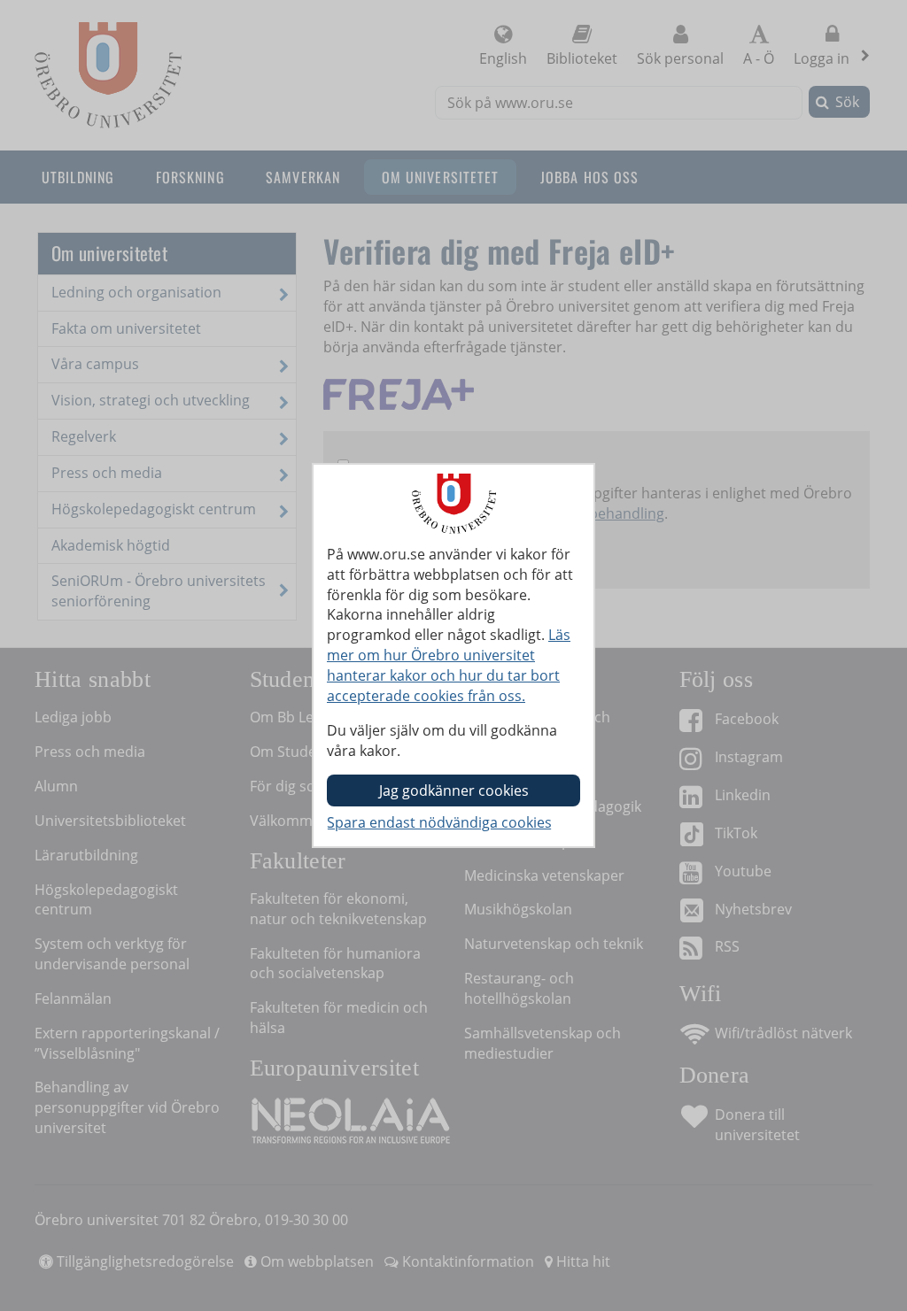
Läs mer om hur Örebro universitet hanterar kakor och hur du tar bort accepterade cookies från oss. (448, 665)
